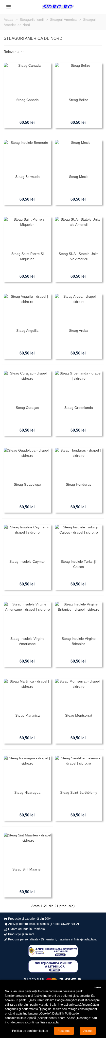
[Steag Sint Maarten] (27, 849)
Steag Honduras (78, 484)
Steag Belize (78, 100)
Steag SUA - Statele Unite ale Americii (79, 256)
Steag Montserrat (78, 715)
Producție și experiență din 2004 (30, 918)
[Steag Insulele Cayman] (27, 541)
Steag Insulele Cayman (27, 561)
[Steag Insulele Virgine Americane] (27, 618)
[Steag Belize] (79, 79)
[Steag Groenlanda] (79, 387)
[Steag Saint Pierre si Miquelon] (27, 233)
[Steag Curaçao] (27, 387)
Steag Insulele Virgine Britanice (79, 641)
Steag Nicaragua (27, 792)
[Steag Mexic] (79, 156)
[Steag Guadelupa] (27, 464)
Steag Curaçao (27, 408)
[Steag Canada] (27, 79)
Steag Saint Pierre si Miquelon (27, 256)
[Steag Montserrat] (79, 695)
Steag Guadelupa (27, 484)
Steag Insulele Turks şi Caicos (78, 564)
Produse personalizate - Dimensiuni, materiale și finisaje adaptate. (52, 939)
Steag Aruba (78, 330)
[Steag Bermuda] (27, 156)
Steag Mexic (78, 177)
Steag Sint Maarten (27, 869)
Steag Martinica (27, 715)
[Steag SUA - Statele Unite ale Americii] (79, 233)
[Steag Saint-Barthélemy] (79, 772)
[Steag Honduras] (79, 464)
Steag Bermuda (27, 177)
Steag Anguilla (27, 330)
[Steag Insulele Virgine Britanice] (79, 618)
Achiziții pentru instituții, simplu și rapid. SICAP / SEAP (44, 924)
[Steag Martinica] (27, 695)
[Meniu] (8, 6)
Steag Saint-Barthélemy (78, 792)
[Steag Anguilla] (27, 310)
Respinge (64, 1031)
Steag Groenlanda (78, 408)
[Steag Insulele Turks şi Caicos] (79, 541)
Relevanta (12, 52)
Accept (87, 1031)
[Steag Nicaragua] (27, 772)
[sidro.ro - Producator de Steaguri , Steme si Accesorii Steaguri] (57, 6)
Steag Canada (27, 100)
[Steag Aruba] (79, 310)
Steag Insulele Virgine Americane (27, 641)
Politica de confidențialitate (30, 1031)
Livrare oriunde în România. (27, 929)
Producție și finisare (21, 934)
